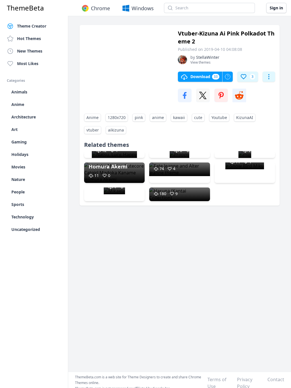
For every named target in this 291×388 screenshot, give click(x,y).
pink (139, 117)
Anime (92, 117)
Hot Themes (29, 38)
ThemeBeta (25, 7)
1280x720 (117, 117)
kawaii (179, 117)
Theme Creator (31, 26)
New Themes (29, 51)
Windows (143, 8)
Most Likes (27, 63)
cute (198, 117)
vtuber (92, 130)
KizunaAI (244, 117)
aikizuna (116, 130)
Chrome (100, 8)
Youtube (219, 117)
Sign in (276, 8)
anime (158, 117)
